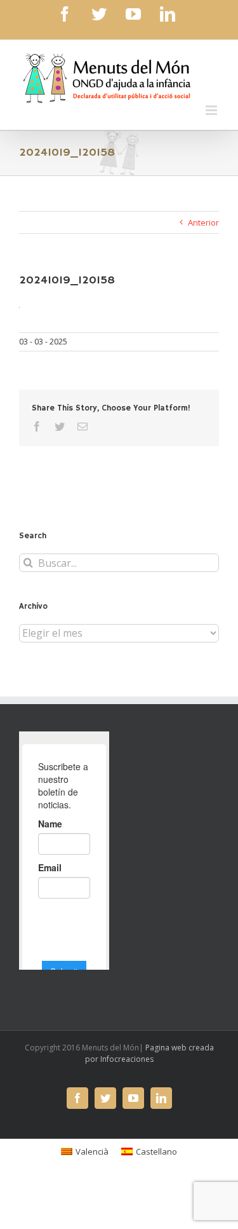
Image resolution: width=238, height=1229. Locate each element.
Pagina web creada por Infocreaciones (149, 1053)
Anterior (203, 222)
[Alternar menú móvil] (212, 110)
